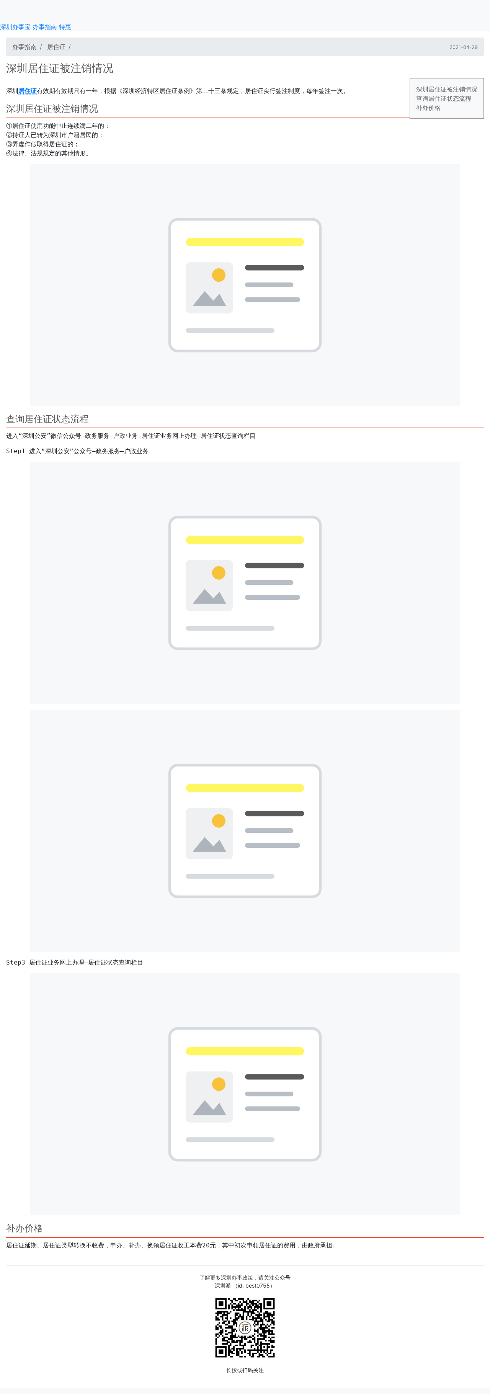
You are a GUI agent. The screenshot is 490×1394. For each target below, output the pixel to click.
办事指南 (45, 27)
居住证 (56, 47)
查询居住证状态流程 (443, 98)
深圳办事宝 (15, 27)
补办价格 (428, 107)
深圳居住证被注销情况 (446, 89)
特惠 (65, 27)
